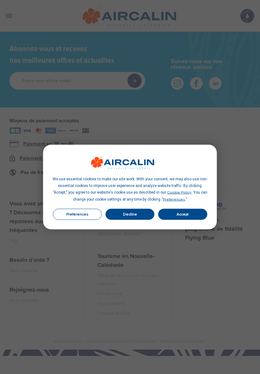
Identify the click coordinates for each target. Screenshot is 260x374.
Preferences (77, 214)
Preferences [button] (174, 200)
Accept (183, 214)
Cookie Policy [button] (179, 193)
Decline (130, 214)
